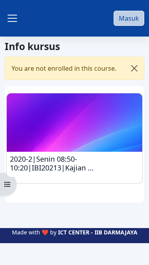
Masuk (129, 18)
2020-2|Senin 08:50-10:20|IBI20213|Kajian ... (73, 163)
